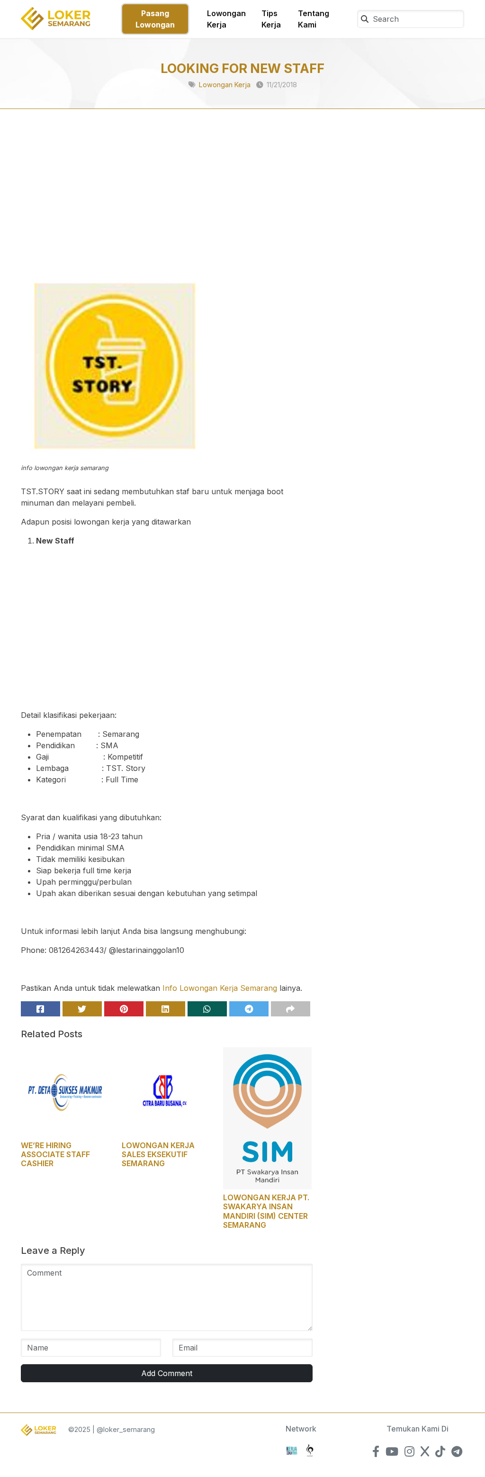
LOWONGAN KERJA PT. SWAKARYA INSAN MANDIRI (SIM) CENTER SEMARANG (266, 1211)
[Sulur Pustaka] (310, 1450)
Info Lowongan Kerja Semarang (219, 988)
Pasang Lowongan (155, 19)
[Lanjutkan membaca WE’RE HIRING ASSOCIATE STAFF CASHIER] (65, 1091)
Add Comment (166, 1373)
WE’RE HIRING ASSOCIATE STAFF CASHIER (55, 1154)
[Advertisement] (167, 202)
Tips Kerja (271, 19)
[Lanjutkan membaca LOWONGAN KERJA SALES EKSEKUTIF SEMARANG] (166, 1091)
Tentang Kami (313, 19)
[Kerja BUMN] (292, 1450)
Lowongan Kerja (226, 19)
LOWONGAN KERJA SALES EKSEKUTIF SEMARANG (158, 1154)
